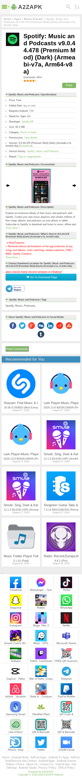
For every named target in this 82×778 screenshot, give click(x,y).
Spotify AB (27, 121)
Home (6, 757)
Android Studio (27, 767)
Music (18, 305)
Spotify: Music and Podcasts (43, 151)
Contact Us (46, 764)
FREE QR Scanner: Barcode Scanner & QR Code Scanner (66, 664)
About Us (32, 764)
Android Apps (46, 760)
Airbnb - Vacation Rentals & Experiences (15, 700)
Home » (8, 18)
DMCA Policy (66, 767)
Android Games (66, 760)
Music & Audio (28, 132)
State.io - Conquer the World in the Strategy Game (41, 700)
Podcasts (29, 305)
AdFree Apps (39, 757)
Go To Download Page (43, 277)
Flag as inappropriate (29, 156)
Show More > (13, 228)
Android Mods (20, 757)
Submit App (62, 764)
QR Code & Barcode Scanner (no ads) (66, 718)
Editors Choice (15, 764)
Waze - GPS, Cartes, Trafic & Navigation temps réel (41, 648)
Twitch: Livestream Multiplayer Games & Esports (41, 664)
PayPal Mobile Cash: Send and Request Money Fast (66, 701)
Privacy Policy (47, 767)
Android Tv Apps (58, 757)
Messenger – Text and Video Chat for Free (41, 593)
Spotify (10, 305)
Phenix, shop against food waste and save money (15, 753)
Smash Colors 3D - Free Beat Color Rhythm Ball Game (15, 647)
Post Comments (17, 349)
